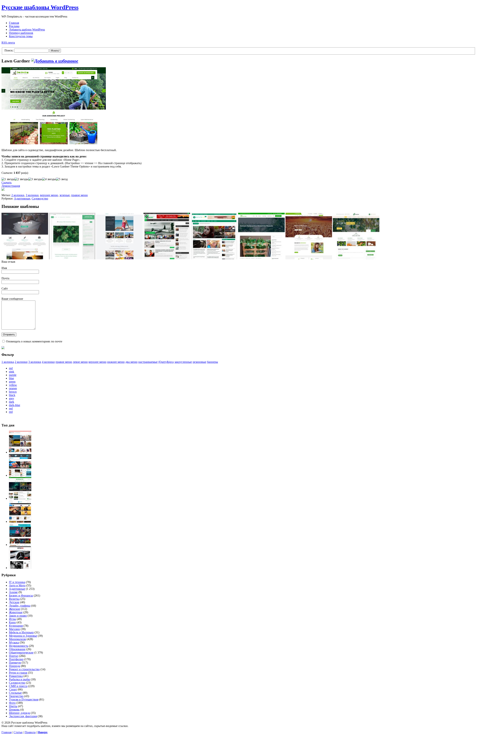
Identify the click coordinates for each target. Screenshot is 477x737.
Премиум (15, 662)
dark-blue (14, 405)
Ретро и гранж (18, 672)
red (11, 368)
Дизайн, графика (19, 605)
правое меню (79, 195)
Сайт (4, 288)
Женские (14, 609)
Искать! (55, 50)
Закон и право (18, 615)
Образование (17, 649)
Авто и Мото (17, 585)
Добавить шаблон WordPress (27, 29)
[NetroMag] (20, 567)
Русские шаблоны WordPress (39, 7)
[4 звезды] (49, 179)
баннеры (212, 361)
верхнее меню (49, 195)
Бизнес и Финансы (21, 595)
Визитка (14, 598)
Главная (14, 22)
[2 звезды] (21, 179)
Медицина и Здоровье (23, 635)
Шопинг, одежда (19, 712)
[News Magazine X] (20, 452)
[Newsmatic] (20, 498)
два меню (131, 361)
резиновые (199, 361)
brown (13, 391)
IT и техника (17, 582)
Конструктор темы (21, 36)
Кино (12, 622)
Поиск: (8, 50)
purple (12, 375)
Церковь (14, 709)
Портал (13, 655)
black (12, 395)
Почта (5, 278)
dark (11, 401)
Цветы (13, 706)
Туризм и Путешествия (23, 699)
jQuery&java (166, 361)
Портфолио (16, 659)
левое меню (80, 361)
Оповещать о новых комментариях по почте (34, 341)
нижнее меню (116, 361)
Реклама (14, 26)
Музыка (14, 642)
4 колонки (48, 361)
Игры (12, 619)
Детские (14, 602)
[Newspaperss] (20, 544)
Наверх (43, 732)
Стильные (15, 692)
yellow (13, 385)
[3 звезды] (35, 179)
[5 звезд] (62, 179)
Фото (12, 702)
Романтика (16, 676)
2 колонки (17, 195)
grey (11, 398)
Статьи (18, 732)
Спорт (13, 689)
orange (13, 388)
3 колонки (32, 195)
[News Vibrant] (20, 475)
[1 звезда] (8, 179)
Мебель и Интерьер (21, 632)
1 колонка (7, 361)
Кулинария (16, 625)
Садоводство (40, 198)
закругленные (183, 361)
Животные (16, 612)
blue (11, 378)
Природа (14, 666)
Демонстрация (10, 185)
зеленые (64, 195)
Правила (30, 732)
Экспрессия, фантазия (23, 716)
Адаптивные (22, 198)
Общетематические (21, 652)
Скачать (6, 182)
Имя (4, 268)
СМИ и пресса (18, 686)
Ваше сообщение (12, 298)
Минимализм (17, 639)
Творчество (16, 696)
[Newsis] (20, 521)
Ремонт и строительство (24, 669)
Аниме (13, 592)
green (12, 381)
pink (11, 371)
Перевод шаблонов (21, 32)
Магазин (14, 629)
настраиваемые (148, 361)
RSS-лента (8, 42)
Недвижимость (18, 645)
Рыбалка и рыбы (19, 679)
